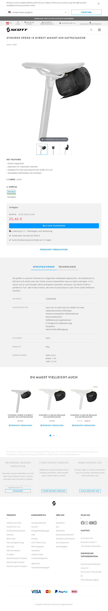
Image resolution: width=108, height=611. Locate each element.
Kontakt (34, 538)
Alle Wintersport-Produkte (17, 558)
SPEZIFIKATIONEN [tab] (44, 266)
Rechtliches (60, 530)
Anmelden (18, 491)
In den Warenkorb (55, 226)
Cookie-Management (39, 558)
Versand (34, 527)
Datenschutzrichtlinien (65, 534)
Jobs (57, 527)
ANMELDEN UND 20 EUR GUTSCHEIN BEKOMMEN (54, 19)
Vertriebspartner (62, 542)
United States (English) (22, 12)
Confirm (86, 12)
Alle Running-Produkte (15, 562)
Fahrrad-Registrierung (15, 542)
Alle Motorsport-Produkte (17, 566)
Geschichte (60, 523)
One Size (11, 192)
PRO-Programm (37, 546)
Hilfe (33, 534)
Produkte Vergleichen (54, 249)
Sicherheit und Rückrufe (65, 538)
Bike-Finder (11, 538)
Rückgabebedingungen (40, 530)
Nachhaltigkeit (61, 546)
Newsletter (35, 550)
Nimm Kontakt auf (90, 491)
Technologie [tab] (67, 266)
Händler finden (37, 554)
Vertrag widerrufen (38, 523)
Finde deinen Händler (54, 491)
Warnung (10, 546)
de (11, 23)
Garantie (10, 534)
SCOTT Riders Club (38, 542)
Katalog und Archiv (14, 523)
